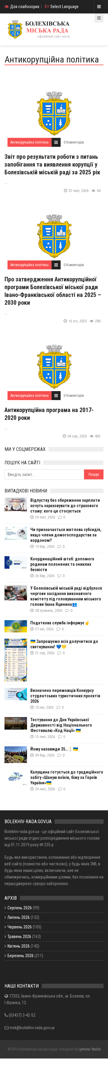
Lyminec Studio (90, 1049)
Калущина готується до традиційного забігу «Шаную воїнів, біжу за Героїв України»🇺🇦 (66, 777)
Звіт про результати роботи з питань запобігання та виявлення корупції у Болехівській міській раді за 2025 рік (52, 164)
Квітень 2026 (19, 946)
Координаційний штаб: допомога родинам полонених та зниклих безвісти (62, 564)
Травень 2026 (19, 936)
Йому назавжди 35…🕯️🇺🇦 (54, 749)
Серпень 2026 (20, 907)
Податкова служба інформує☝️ (59, 622)
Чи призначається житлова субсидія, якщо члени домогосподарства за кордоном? (65, 535)
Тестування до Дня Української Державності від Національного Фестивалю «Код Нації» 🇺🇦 (61, 725)
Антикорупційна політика (29, 142)
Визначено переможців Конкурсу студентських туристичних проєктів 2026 (65, 696)
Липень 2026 (19, 917)
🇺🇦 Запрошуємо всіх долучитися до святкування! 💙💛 (64, 644)
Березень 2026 (21, 955)
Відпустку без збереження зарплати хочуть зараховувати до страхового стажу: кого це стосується (65, 505)
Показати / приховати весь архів (33, 971)
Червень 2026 (20, 927)
